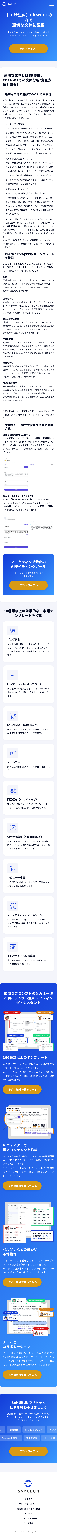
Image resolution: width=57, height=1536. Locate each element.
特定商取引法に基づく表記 (28, 1509)
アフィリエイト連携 (28, 1518)
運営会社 (28, 1514)
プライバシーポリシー (28, 1504)
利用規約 (28, 1499)
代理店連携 (28, 1523)
